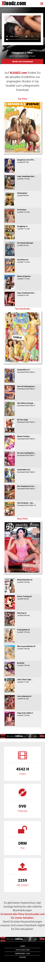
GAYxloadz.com (22, 950)
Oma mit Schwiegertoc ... (26, 387)
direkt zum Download (22, 61)
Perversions (23, 211)
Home (22, 946)
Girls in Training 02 (24, 597)
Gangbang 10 (23, 227)
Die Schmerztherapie (25, 244)
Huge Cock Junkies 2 (25, 714)
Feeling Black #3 (23, 631)
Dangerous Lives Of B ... (26, 161)
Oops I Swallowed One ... (26, 294)
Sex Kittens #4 (23, 261)
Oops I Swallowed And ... (26, 177)
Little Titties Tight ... (25, 681)
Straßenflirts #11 (26, 371)
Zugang (22, 957)
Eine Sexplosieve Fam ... (26, 487)
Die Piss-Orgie (26, 421)
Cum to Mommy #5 (24, 697)
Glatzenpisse (23, 194)
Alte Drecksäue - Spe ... (26, 504)
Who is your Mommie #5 (26, 647)
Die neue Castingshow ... (26, 454)
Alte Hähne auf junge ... (26, 404)
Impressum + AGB (22, 953)
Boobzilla (23, 664)
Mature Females (26, 437)
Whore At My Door (24, 277)
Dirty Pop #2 (23, 614)
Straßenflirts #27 (26, 471)
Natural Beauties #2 (24, 581)
